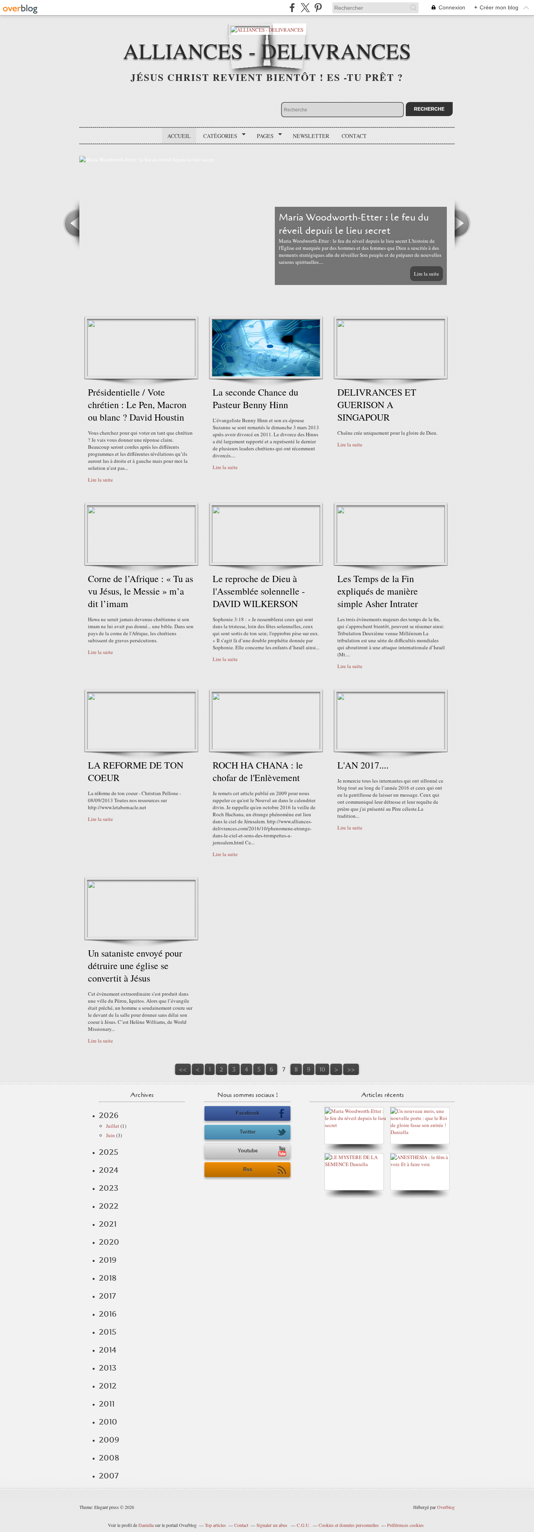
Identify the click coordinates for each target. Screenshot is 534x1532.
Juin (110, 1135)
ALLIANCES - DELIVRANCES (267, 50)
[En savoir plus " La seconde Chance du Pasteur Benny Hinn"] (266, 374)
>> (351, 1069)
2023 (108, 1188)
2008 (109, 1457)
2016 (107, 1314)
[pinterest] (318, 7)
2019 (107, 1260)
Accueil (179, 136)
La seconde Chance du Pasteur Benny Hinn (255, 398)
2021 (107, 1224)
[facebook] (292, 7)
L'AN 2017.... (363, 765)
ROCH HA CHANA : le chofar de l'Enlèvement (258, 771)
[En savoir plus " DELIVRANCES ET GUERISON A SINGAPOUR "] (390, 374)
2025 (108, 1152)
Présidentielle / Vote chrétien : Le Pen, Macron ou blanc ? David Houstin (137, 404)
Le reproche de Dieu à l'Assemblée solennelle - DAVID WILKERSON (259, 591)
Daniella (146, 1525)
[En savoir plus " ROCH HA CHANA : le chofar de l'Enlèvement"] (266, 747)
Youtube (248, 1151)
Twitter (248, 1132)
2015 (107, 1332)
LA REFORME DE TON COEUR (135, 771)
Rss (247, 1169)
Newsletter (311, 136)
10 (322, 1069)
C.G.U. (303, 1525)
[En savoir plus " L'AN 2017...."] (390, 747)
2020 (109, 1242)
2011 (107, 1403)
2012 (107, 1385)
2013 (107, 1368)
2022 (108, 1206)
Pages (262, 136)
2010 (108, 1421)
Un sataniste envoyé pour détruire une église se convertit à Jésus (135, 965)
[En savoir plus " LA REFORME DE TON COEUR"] (141, 747)
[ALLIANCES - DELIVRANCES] (267, 29)
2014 (107, 1350)
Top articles (215, 1525)
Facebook (247, 1113)
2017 (107, 1296)
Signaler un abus (272, 1525)
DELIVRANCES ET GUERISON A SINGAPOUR (376, 404)
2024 (108, 1170)
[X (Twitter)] (305, 7)
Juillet (112, 1125)
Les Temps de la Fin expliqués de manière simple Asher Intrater (377, 591)
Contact (354, 136)
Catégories (217, 136)
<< (183, 1069)
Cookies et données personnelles (349, 1525)
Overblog (446, 1507)
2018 (107, 1278)
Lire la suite (426, 273)
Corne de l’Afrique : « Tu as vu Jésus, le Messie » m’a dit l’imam (140, 591)
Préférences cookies (405, 1525)
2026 (108, 1115)
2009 (109, 1439)
